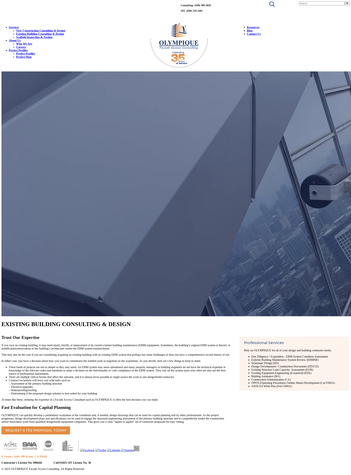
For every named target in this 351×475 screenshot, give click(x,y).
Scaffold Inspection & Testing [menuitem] (34, 37)
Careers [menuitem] (21, 47)
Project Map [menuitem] (24, 56)
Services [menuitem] (14, 27)
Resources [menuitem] (253, 27)
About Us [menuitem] (15, 40)
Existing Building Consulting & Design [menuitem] (40, 33)
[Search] (347, 3)
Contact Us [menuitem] (254, 33)
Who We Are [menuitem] (24, 43)
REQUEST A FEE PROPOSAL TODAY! (35, 430)
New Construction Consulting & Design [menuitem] (40, 30)
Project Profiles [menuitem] (18, 50)
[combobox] (322, 3)
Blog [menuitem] (249, 30)
